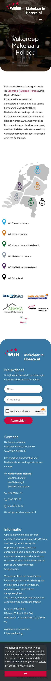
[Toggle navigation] (41, 21)
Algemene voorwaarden (17, 628)
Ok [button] (25, 673)
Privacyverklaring (13, 633)
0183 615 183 (14, 499)
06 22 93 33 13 (15, 505)
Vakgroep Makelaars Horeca (23, 90)
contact (42, 661)
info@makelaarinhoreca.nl (22, 512)
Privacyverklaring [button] (25, 666)
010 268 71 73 (15, 492)
